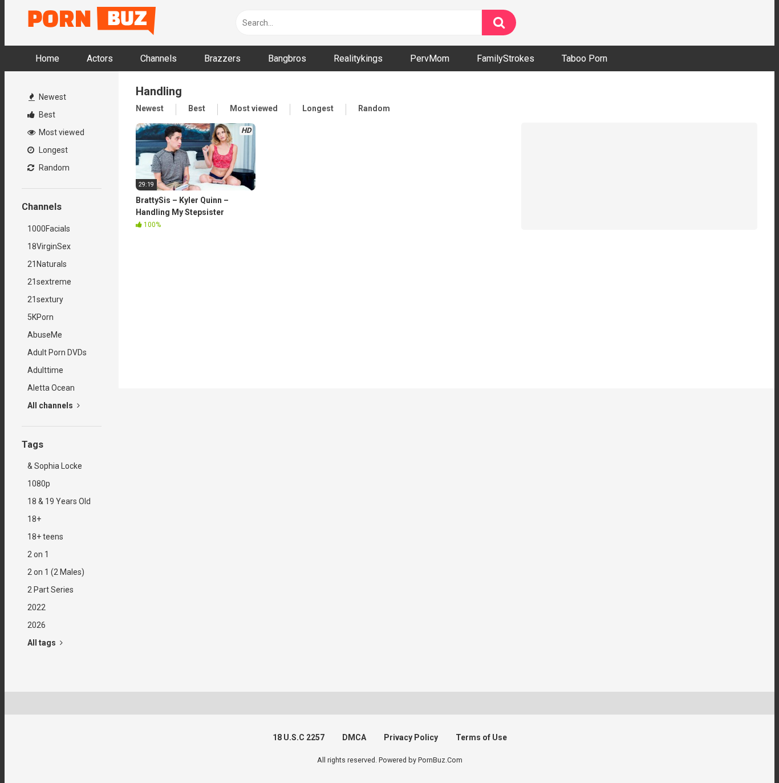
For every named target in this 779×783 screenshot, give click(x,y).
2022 (36, 607)
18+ (34, 519)
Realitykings (358, 58)
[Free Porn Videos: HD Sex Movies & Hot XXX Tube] (93, 23)
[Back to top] (740, 748)
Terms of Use (481, 737)
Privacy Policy (411, 737)
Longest (52, 150)
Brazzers (222, 58)
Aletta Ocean (51, 387)
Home (47, 58)
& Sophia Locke (54, 465)
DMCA (354, 737)
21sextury (45, 299)
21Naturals (47, 264)
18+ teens (45, 536)
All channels (51, 405)
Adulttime (45, 370)
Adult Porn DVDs (57, 352)
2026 (36, 625)
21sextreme (49, 281)
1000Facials (48, 228)
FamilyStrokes (505, 58)
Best (46, 114)
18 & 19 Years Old (59, 501)
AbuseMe (44, 334)
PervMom (429, 58)
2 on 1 (38, 554)
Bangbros (287, 58)
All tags (42, 642)
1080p (38, 483)
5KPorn (40, 317)
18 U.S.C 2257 (298, 737)
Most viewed (60, 132)
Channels (158, 58)
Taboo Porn (584, 58)
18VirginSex (49, 246)
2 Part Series (50, 589)
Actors (100, 58)
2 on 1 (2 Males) (55, 572)
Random (53, 167)
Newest (51, 97)
